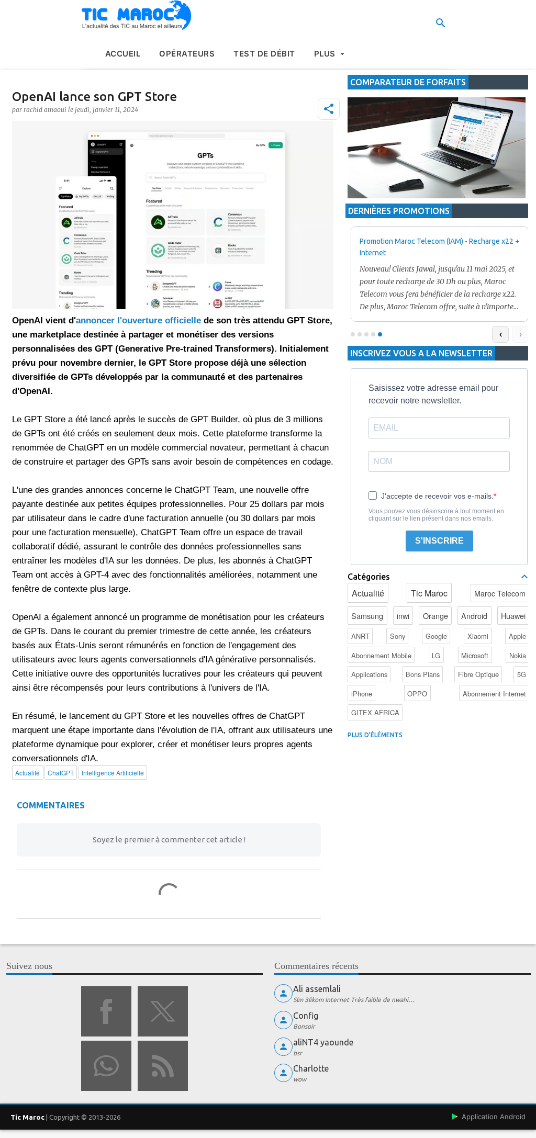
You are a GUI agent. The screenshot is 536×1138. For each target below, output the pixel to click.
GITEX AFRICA (375, 712)
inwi (403, 615)
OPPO (417, 693)
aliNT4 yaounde (323, 1042)
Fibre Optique (478, 674)
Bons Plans (423, 674)
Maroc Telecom (500, 593)
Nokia (517, 655)
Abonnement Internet (494, 693)
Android (474, 615)
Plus (325, 54)
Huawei (513, 615)
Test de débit (264, 54)
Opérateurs (187, 54)
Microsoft (474, 655)
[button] (328, 109)
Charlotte (311, 1068)
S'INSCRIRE (439, 540)
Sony (397, 636)
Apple (517, 636)
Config (305, 1015)
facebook (106, 1011)
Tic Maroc (429, 593)
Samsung (367, 615)
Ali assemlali (317, 989)
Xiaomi (477, 636)
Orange (435, 615)
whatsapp (106, 1066)
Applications (369, 674)
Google (436, 636)
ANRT (360, 636)
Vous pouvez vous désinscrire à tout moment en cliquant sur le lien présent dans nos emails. (436, 515)
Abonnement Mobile (381, 655)
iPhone (361, 693)
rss (163, 1066)
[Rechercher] (440, 23)
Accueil (123, 54)
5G (521, 674)
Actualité (368, 593)
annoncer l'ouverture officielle (138, 320)
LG (436, 655)
